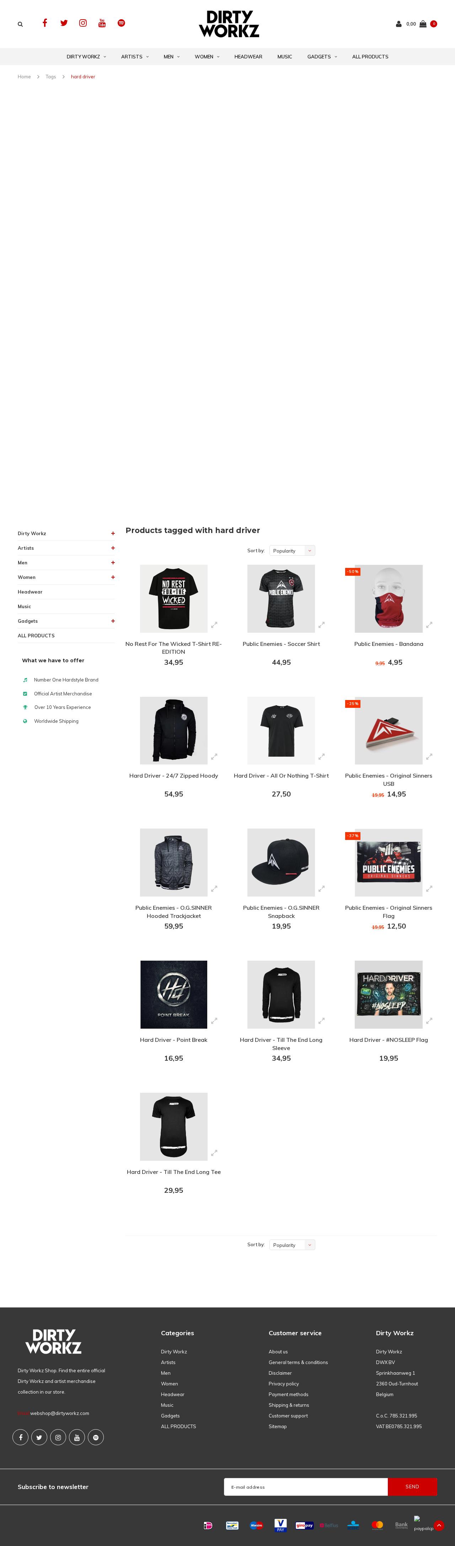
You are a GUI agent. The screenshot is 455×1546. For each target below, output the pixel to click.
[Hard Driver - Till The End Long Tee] (173, 1127)
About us (278, 1351)
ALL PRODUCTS (370, 56)
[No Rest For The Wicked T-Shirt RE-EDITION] (173, 599)
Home (24, 76)
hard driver (83, 76)
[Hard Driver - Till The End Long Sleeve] (281, 995)
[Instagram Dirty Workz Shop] (83, 23)
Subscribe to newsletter (53, 1486)
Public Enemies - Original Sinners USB (388, 779)
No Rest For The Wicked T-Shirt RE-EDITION (173, 648)
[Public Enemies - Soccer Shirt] (281, 599)
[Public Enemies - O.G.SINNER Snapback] (281, 863)
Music (285, 56)
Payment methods (289, 1394)
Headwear (248, 56)
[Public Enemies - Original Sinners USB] (388, 731)
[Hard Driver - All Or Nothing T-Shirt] (281, 731)
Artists (132, 56)
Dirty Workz (83, 56)
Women (204, 56)
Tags (51, 76)
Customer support (288, 1416)
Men (168, 56)
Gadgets (319, 56)
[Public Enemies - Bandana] (388, 599)
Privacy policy (284, 1383)
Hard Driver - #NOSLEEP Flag (388, 1039)
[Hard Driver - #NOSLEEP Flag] (388, 995)
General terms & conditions (298, 1362)
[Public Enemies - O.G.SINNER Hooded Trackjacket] (173, 863)
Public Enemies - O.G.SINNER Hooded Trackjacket (173, 911)
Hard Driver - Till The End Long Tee (174, 1171)
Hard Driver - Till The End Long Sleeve (281, 1043)
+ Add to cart (169, 681)
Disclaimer (280, 1373)
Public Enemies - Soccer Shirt (281, 643)
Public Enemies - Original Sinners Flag (388, 911)
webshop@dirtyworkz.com (59, 1413)
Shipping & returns (289, 1405)
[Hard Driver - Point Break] (173, 995)
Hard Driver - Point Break (173, 1039)
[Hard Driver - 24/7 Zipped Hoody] (173, 731)
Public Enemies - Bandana (388, 643)
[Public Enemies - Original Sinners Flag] (388, 863)
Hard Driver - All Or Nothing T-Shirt (281, 775)
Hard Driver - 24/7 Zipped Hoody (173, 775)
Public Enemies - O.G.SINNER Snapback (281, 911)
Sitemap (278, 1426)
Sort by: (256, 550)
